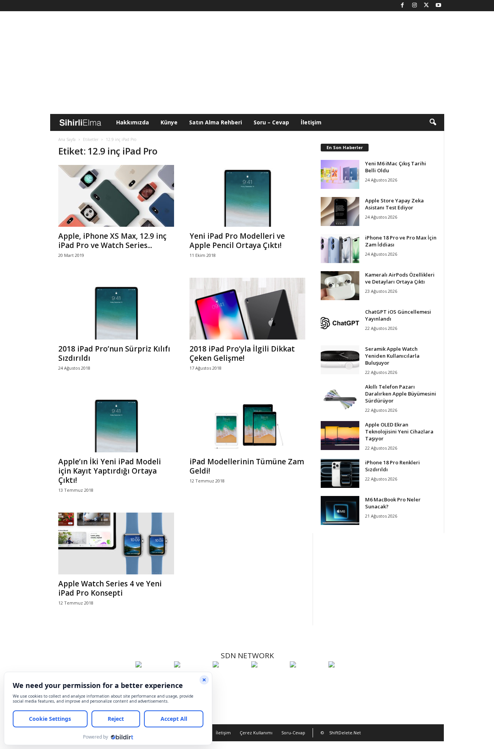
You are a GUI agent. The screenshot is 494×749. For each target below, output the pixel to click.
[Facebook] (402, 5)
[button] (432, 122)
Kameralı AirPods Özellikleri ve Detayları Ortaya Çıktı (400, 278)
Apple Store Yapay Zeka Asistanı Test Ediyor (394, 204)
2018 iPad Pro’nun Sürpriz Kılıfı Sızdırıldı (114, 353)
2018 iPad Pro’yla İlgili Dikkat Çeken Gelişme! (242, 353)
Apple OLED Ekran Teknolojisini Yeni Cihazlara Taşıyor (399, 431)
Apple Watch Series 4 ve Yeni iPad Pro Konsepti (110, 588)
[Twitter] (426, 5)
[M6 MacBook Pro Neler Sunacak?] (340, 510)
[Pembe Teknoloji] (307, 678)
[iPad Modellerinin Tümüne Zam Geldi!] (247, 421)
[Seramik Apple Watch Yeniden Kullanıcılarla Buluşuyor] (340, 359)
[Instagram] (414, 5)
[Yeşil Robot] (230, 678)
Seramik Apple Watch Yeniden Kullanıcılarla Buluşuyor (392, 355)
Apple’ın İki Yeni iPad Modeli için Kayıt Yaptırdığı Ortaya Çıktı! (109, 471)
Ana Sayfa (67, 139)
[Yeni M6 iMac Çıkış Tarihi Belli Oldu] (340, 174)
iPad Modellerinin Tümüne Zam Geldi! (246, 466)
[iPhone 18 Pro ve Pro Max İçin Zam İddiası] (340, 248)
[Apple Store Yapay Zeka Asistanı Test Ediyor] (340, 211)
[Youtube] (438, 5)
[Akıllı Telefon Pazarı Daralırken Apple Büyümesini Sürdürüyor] (340, 397)
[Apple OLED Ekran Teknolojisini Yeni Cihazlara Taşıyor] (340, 435)
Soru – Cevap (271, 122)
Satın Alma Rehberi (215, 122)
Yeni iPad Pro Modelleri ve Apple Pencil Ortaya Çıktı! (237, 240)
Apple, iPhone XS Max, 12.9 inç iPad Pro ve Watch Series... (112, 240)
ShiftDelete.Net (345, 732)
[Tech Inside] (268, 678)
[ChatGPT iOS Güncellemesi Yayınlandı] (340, 322)
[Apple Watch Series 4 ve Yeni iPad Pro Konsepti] (116, 543)
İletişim (311, 122)
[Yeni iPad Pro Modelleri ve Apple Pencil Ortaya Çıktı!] (247, 196)
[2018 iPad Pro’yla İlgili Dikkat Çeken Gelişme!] (247, 309)
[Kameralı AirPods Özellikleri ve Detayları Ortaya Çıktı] (340, 285)
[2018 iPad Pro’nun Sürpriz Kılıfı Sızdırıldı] (116, 309)
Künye (169, 122)
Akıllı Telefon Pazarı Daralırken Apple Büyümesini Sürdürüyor (400, 393)
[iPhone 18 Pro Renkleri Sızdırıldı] (340, 473)
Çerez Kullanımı (256, 732)
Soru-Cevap (293, 732)
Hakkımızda (132, 122)
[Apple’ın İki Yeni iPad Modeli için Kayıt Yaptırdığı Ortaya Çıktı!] (116, 421)
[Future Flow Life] (345, 678)
